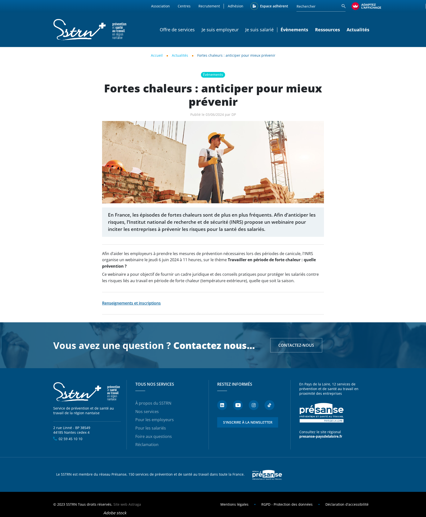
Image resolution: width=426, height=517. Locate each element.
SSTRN (87, 392)
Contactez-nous (296, 345)
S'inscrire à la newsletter (247, 422)
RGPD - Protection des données (287, 504)
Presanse (267, 474)
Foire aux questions (153, 436)
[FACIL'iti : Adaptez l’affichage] (366, 6)
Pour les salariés (150, 428)
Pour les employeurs (154, 419)
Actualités (358, 30)
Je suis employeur (220, 30)
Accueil (157, 55)
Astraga (134, 504)
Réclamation (147, 444)
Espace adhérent (274, 6)
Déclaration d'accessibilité (347, 504)
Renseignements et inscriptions (131, 303)
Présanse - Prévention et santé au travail (321, 413)
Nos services (147, 411)
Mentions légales (234, 504)
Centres (184, 6)
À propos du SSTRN (153, 403)
